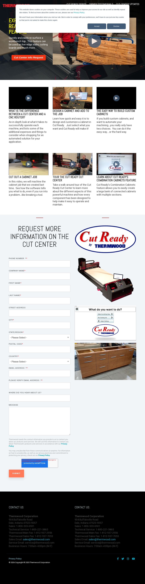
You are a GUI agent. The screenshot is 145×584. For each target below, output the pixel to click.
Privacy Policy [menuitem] (15, 559)
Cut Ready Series (76, 4)
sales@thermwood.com (36, 539)
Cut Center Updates (127, 4)
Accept (96, 26)
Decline (116, 26)
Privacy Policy (79, 13)
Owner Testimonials (101, 4)
